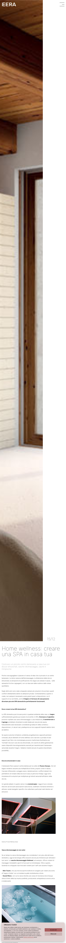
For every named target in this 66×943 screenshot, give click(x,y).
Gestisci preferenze (28, 937)
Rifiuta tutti (53, 934)
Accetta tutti (53, 929)
